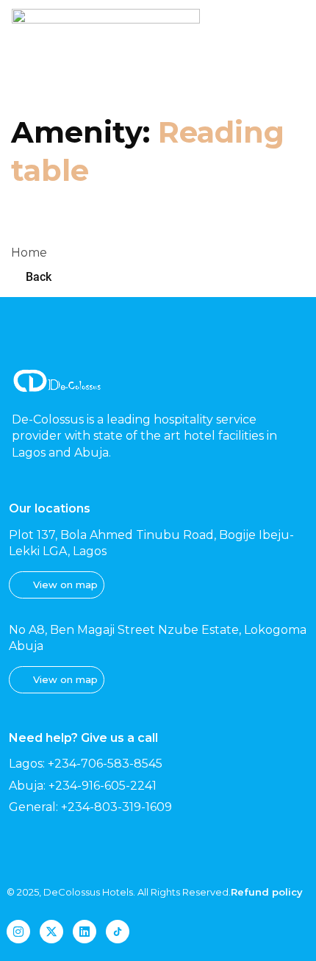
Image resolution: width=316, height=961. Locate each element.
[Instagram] (18, 931)
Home (29, 253)
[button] (286, 48)
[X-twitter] (51, 931)
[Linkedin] (84, 931)
